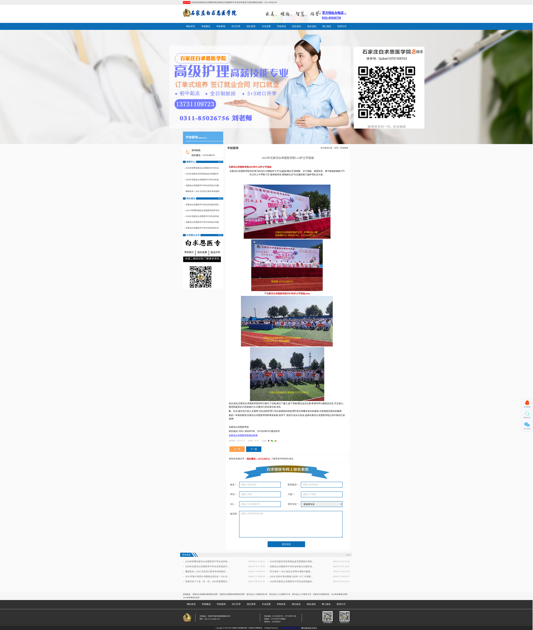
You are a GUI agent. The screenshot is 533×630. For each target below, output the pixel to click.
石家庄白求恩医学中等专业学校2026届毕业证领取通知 (204, 185)
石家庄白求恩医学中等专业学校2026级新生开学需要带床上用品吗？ (204, 222)
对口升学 (236, 26)
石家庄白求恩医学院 (321, 594)
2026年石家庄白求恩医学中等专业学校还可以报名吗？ (204, 180)
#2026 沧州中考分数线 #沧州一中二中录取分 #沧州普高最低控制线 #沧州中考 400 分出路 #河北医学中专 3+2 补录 (292, 576)
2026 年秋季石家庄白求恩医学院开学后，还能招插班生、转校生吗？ (204, 210)
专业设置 (266, 26)
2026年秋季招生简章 (191, 598)
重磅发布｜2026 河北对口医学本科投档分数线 (204, 191)
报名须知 (311, 26)
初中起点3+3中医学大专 (301, 594)
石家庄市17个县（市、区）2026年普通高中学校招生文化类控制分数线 (207, 581)
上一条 (237, 449)
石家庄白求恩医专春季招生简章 (205, 594)
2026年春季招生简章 (339, 594)
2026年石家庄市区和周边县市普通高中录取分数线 (204, 174)
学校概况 (205, 26)
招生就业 (296, 26)
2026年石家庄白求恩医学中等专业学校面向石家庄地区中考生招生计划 (292, 581)
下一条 (253, 449)
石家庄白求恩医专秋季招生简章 (232, 594)
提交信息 (286, 544)
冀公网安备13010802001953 (291, 628)
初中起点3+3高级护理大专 (257, 594)
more (220, 162)
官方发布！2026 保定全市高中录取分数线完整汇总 (292, 571)
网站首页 (190, 26)
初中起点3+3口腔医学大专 (279, 594)
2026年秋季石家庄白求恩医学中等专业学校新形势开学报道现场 (204, 168)
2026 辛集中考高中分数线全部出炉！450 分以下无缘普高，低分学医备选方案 (207, 576)
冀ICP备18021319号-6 (309, 628)
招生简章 (251, 26)
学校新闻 (220, 26)
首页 (336, 148)
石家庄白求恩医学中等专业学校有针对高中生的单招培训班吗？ (204, 228)
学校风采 (281, 26)
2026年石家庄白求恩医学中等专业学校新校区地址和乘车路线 (204, 216)
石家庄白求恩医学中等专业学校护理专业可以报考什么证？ (204, 205)
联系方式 (342, 26)
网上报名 (326, 26)
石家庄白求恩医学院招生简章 (243, 435)
